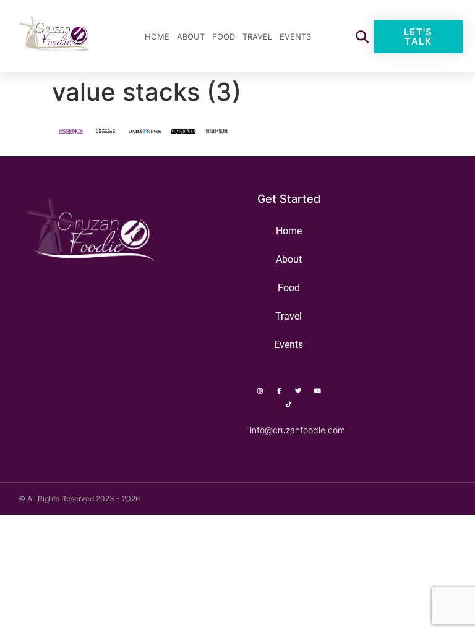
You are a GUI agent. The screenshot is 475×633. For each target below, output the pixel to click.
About (191, 36)
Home (157, 36)
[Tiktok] (289, 404)
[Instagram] (260, 390)
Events (295, 36)
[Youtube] (317, 390)
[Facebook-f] (279, 390)
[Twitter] (298, 390)
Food (223, 36)
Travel (257, 36)
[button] (362, 36)
